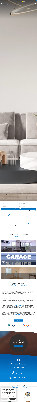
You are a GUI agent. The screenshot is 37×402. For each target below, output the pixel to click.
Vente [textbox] (2, 203)
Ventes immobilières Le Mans (28, 398)
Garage (4, 262)
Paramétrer (5, 398)
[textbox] (27, 203)
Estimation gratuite (9, 218)
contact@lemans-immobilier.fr (20, 377)
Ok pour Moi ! (12, 398)
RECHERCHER (18, 208)
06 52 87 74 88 (20, 367)
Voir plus (18, 320)
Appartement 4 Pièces (7, 248)
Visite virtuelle (28, 218)
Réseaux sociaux (27, 225)
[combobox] (9, 204)
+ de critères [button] (32, 210)
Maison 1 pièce (5, 275)
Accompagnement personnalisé (9, 225)
